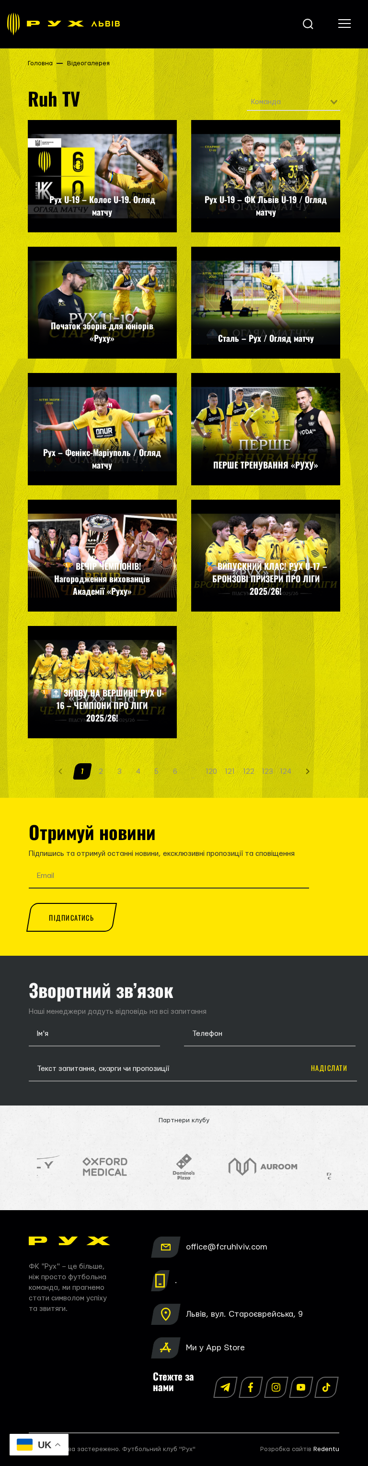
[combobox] (294, 102)
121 (230, 771)
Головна (40, 63)
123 (267, 771)
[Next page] (307, 771)
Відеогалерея (88, 63)
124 (285, 771)
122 (248, 771)
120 (211, 771)
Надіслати (329, 1068)
